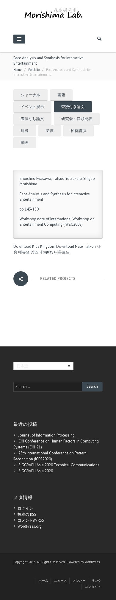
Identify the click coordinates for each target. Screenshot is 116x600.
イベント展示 (32, 106)
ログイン (25, 508)
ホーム (43, 581)
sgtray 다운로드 (56, 252)
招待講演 (78, 130)
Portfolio (34, 70)
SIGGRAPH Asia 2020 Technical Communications (58, 464)
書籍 (61, 94)
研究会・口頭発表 (76, 118)
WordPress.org (30, 526)
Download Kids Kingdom (34, 246)
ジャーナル (30, 94)
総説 (25, 130)
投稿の (27, 514)
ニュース (60, 581)
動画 (25, 142)
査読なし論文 (32, 118)
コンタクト (93, 587)
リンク (96, 581)
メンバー (79, 581)
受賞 (50, 130)
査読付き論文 (72, 106)
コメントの (31, 520)
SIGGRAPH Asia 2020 (35, 470)
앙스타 (36, 252)
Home (17, 70)
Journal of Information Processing (46, 435)
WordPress (92, 562)
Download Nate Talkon (76, 246)
